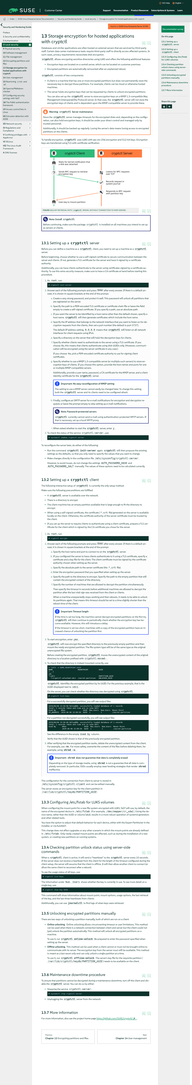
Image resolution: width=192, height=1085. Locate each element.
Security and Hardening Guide (70, 19)
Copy (145, 285)
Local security (90, 19)
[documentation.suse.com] (5, 19)
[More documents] (1, 25)
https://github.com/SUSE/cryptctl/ (115, 1018)
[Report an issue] (143, 43)
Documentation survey (172, 29)
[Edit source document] (149, 43)
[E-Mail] (164, 106)
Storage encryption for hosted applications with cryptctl (121, 19)
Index (12, 19)
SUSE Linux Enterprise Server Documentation (36, 19)
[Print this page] (169, 106)
